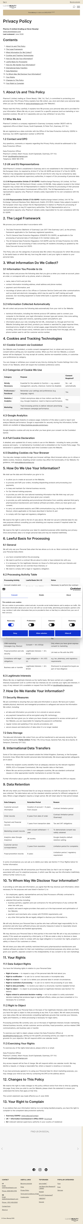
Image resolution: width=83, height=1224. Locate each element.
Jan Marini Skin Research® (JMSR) (47, 1187)
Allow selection (41, 633)
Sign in (5, 2)
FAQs (22, 1187)
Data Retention (12, 71)
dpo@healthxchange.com (18, 156)
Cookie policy (25, 1197)
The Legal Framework (14, 49)
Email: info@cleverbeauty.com (9, 1186)
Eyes (59, 1187)
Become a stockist (75, 2)
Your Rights (10, 77)
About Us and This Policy (15, 46)
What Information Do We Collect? (19, 52)
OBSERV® (42, 1198)
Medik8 (41, 1192)
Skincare (60, 1190)
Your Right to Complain (15, 83)
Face (59, 1183)
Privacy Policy (25, 1190)
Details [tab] (41, 595)
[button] (78, 7)
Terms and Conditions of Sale (30, 1193)
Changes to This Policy (15, 80)
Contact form (6, 1206)
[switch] (31, 624)
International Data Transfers (16, 68)
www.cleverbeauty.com (12, 32)
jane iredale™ (43, 1183)
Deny (15, 633)
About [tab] (68, 595)
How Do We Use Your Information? (19, 59)
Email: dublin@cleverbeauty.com (10, 1198)
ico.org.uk (48, 1119)
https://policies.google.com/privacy (34, 425)
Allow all (68, 633)
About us (5, 1210)
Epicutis (41, 1202)
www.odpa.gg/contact (29, 1116)
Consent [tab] (14, 595)
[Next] (78, 1149)
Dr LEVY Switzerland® (46, 1195)
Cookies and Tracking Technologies (19, 55)
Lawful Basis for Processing (16, 62)
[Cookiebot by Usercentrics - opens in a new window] (72, 589)
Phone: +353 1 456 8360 (10, 1202)
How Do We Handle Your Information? (20, 65)
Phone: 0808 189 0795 (9, 1191)
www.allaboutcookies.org (24, 462)
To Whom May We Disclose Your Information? (23, 74)
